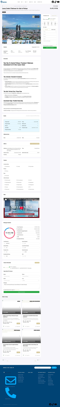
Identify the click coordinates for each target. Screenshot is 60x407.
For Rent (15, 330)
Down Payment (24, 241)
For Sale (4, 12)
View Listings (37, 262)
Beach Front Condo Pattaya (41, 378)
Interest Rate (6, 245)
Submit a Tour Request (50, 47)
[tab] (33, 17)
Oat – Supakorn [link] (7, 326)
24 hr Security (8, 180)
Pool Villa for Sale (21, 377)
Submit (54, 367)
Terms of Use (17, 289)
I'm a (23, 278)
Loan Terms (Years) (25, 245)
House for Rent (20, 381)
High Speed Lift (8, 182)
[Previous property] (4, 360)
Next (35, 360)
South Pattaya (50, 383)
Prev (7, 360)
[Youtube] (58, 2)
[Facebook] (53, 2)
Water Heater (32, 189)
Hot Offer (18, 330)
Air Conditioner (20, 180)
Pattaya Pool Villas (41, 380)
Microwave (19, 182)
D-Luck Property (41, 374)
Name (5, 274)
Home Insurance (25, 249)
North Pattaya (50, 380)
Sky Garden (31, 166)
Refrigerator (32, 184)
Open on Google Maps (35, 143)
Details (18, 323)
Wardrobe (7, 189)
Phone (23, 274)
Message (5, 282)
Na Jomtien (50, 378)
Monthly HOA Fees (7, 254)
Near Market (20, 184)
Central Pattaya (50, 374)
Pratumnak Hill (50, 381)
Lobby (19, 166)
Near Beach (31, 182)
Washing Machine (20, 189)
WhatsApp (29, 268)
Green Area (7, 166)
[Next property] (38, 360)
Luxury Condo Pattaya (41, 381)
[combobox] (30, 280)
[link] (11, 307)
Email (4, 278)
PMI (22, 254)
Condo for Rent (20, 374)
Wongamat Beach (51, 384)
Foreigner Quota (37, 301)
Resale (33, 301)
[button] (54, 6)
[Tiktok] (55, 2)
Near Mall (7, 184)
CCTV (31, 180)
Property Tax (6, 249)
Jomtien (49, 377)
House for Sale (20, 380)
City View (7, 175)
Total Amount (6, 241)
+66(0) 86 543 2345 (14, 268)
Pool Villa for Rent (21, 378)
